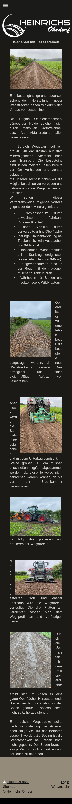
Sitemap (9, 787)
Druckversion (18, 782)
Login (65, 782)
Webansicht (60, 787)
